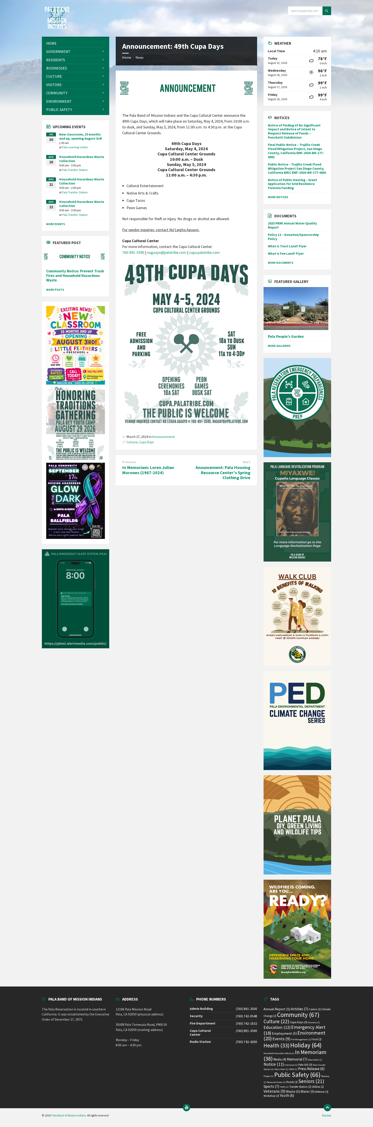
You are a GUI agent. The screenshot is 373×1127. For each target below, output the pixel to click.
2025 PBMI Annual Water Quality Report (292, 225)
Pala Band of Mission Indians (69, 1115)
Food (316, 1039)
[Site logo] (57, 27)
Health (276, 1045)
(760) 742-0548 (246, 1016)
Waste (293, 1091)
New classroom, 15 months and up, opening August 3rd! (80, 136)
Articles (299, 1008)
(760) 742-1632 (246, 1023)
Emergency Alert (294, 1030)
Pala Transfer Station (75, 170)
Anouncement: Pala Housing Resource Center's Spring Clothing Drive (223, 472)
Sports (271, 1086)
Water (308, 1091)
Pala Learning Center (75, 147)
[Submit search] (326, 10)
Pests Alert (281, 1069)
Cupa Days (146, 442)
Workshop (271, 1096)
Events (281, 1038)
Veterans (274, 1091)
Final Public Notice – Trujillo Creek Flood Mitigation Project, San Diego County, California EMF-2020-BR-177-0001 (296, 151)
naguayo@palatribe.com (166, 252)
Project (268, 1076)
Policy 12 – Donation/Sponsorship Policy (293, 237)
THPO (284, 1087)
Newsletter (315, 1059)
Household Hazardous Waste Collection (81, 159)
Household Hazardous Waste (279, 1053)
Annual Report (277, 1009)
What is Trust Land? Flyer (287, 246)
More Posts (55, 290)
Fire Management (301, 1039)
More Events (55, 224)
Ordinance (291, 1065)
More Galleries (279, 346)
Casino (315, 1009)
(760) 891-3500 (246, 1009)
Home (126, 57)
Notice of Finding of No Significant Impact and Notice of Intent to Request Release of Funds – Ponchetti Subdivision (294, 131)
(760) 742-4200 (246, 1042)
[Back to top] (327, 1107)
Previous (129, 462)
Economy (314, 1022)
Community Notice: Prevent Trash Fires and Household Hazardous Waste (75, 276)
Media (279, 1059)
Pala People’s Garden (286, 336)
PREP (293, 1069)
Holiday (306, 1045)
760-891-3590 (133, 252)
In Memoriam (295, 1055)
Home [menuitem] (326, 1115)
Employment (284, 1033)
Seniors (311, 1081)
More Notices (278, 197)
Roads (292, 1082)
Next (246, 462)
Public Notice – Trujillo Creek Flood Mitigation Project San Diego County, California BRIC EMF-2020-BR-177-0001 (297, 168)
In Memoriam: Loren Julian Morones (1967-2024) (148, 470)
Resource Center (276, 1082)
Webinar (321, 1092)
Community (298, 1015)
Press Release (311, 1068)
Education (277, 1027)
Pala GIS (305, 1065)
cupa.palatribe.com (204, 252)
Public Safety (297, 1075)
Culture (132, 442)
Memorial (297, 1059)
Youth (287, 1095)
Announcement (163, 437)
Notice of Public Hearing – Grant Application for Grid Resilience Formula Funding (292, 184)
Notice (274, 1064)
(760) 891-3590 (246, 1031)
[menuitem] (75, 43)
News (140, 57)
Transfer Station (300, 1087)
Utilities (318, 1087)
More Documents (280, 263)
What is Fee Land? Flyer (286, 253)
